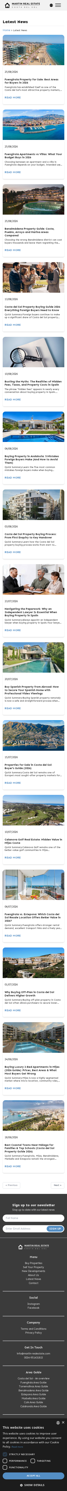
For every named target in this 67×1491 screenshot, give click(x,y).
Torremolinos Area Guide (33, 1386)
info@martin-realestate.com (33, 1353)
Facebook (33, 1307)
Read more (17, 1446)
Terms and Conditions (33, 1328)
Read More (13, 97)
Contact (33, 1283)
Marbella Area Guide (34, 1398)
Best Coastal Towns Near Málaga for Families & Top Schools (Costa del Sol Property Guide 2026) (29, 1148)
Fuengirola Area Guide (33, 1382)
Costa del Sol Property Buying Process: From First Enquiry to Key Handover (30, 536)
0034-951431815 (33, 1357)
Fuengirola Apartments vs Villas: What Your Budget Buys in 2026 (33, 156)
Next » (57, 1185)
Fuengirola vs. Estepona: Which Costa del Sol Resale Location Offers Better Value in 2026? (33, 918)
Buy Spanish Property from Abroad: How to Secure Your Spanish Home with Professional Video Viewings (32, 690)
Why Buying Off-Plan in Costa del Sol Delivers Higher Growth (29, 994)
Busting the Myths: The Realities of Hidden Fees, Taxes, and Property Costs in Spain (33, 383)
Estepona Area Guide (33, 1394)
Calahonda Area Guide (33, 1406)
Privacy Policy (33, 1332)
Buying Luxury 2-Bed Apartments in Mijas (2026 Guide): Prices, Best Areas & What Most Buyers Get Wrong (32, 1070)
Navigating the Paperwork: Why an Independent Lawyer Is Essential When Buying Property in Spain (31, 612)
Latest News (33, 1279)
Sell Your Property (33, 1267)
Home (6, 30)
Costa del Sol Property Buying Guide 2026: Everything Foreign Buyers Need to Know (33, 308)
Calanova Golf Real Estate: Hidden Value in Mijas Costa (33, 841)
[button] (33, 1485)
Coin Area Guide (33, 1402)
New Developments (33, 1271)
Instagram (33, 1304)
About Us (33, 1275)
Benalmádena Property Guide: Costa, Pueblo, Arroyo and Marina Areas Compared (29, 232)
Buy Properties (33, 1263)
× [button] (63, 1422)
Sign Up (55, 1228)
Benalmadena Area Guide (33, 1390)
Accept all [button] (33, 1475)
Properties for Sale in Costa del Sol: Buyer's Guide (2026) (28, 766)
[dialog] (33, 1454)
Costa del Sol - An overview (33, 1378)
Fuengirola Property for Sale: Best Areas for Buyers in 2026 (31, 81)
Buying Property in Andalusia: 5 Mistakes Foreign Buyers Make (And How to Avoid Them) (32, 460)
